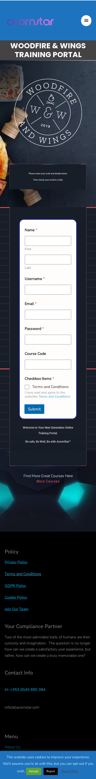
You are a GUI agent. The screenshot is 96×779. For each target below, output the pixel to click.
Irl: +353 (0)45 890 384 (25, 689)
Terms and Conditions (50, 386)
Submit (34, 409)
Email (31, 304)
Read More (69, 771)
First (28, 249)
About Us (13, 747)
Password (34, 329)
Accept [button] (33, 771)
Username (35, 279)
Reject (50, 771)
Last (28, 268)
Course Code (35, 354)
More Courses (48, 481)
